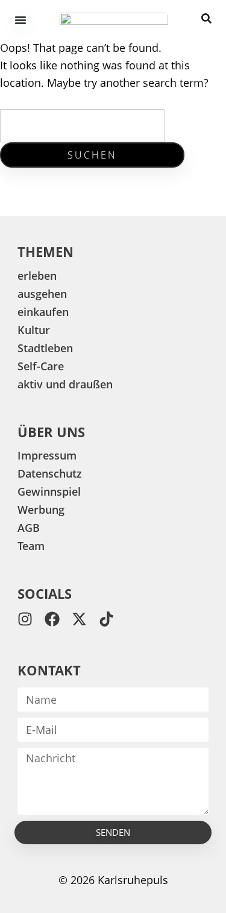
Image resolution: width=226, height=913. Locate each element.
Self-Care (40, 366)
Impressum (47, 455)
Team (31, 546)
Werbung (40, 509)
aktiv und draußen (65, 384)
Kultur (33, 330)
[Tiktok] (106, 619)
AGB (28, 527)
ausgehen (42, 293)
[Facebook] (52, 619)
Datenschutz (49, 473)
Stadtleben (45, 348)
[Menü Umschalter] (20, 20)
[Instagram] (25, 619)
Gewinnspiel (49, 491)
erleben (37, 275)
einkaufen (43, 312)
